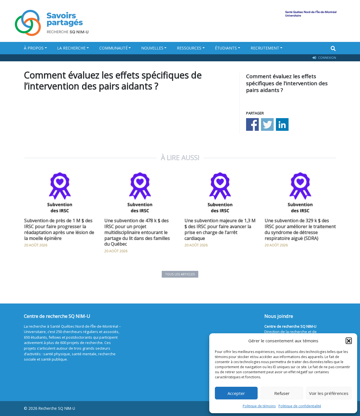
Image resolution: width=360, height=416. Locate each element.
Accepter (236, 393)
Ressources (189, 48)
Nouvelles (152, 48)
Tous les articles (180, 274)
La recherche (71, 48)
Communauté (113, 48)
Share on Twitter (267, 124)
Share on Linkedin (282, 124)
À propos (34, 48)
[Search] (333, 48)
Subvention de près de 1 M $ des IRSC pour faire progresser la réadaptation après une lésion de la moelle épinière (59, 229)
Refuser (282, 393)
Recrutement (265, 48)
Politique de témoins (259, 406)
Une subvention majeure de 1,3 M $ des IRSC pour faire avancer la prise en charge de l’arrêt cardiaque (220, 229)
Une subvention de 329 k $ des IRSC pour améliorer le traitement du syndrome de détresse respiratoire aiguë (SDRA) (300, 229)
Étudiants (226, 48)
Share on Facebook (252, 124)
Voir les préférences (328, 393)
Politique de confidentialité (299, 406)
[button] (349, 340)
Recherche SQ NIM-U (57, 408)
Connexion (326, 58)
